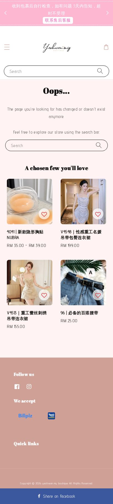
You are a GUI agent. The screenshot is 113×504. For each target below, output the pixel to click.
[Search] (100, 71)
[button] (7, 47)
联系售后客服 (58, 20)
